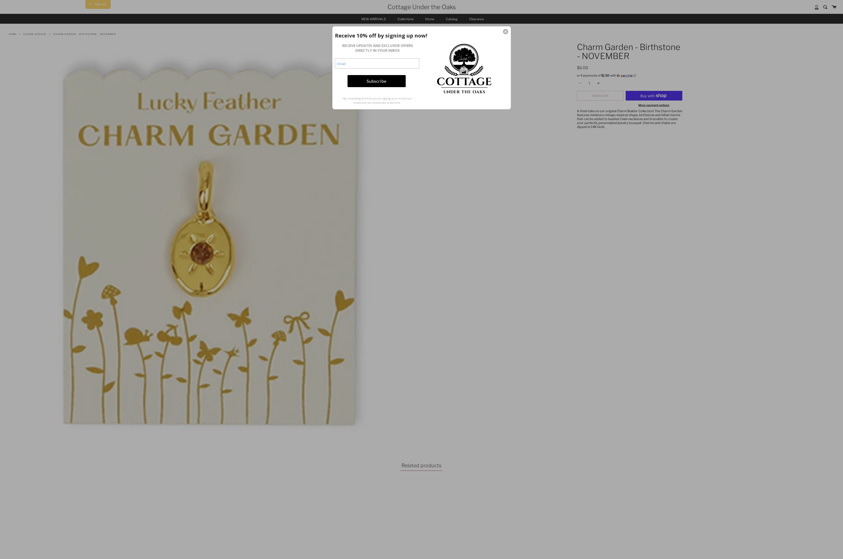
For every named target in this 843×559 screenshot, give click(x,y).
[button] (505, 31)
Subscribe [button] (376, 81)
